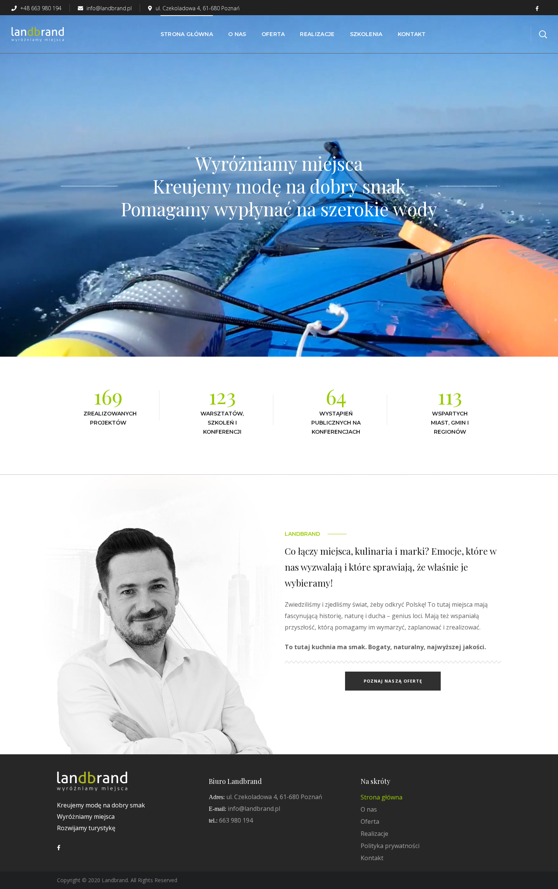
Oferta (370, 821)
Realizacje (374, 833)
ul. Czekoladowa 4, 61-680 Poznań (198, 8)
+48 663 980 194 (40, 8)
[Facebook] (58, 847)
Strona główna (381, 797)
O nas (369, 809)
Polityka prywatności (390, 846)
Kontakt (372, 858)
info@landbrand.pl (108, 8)
